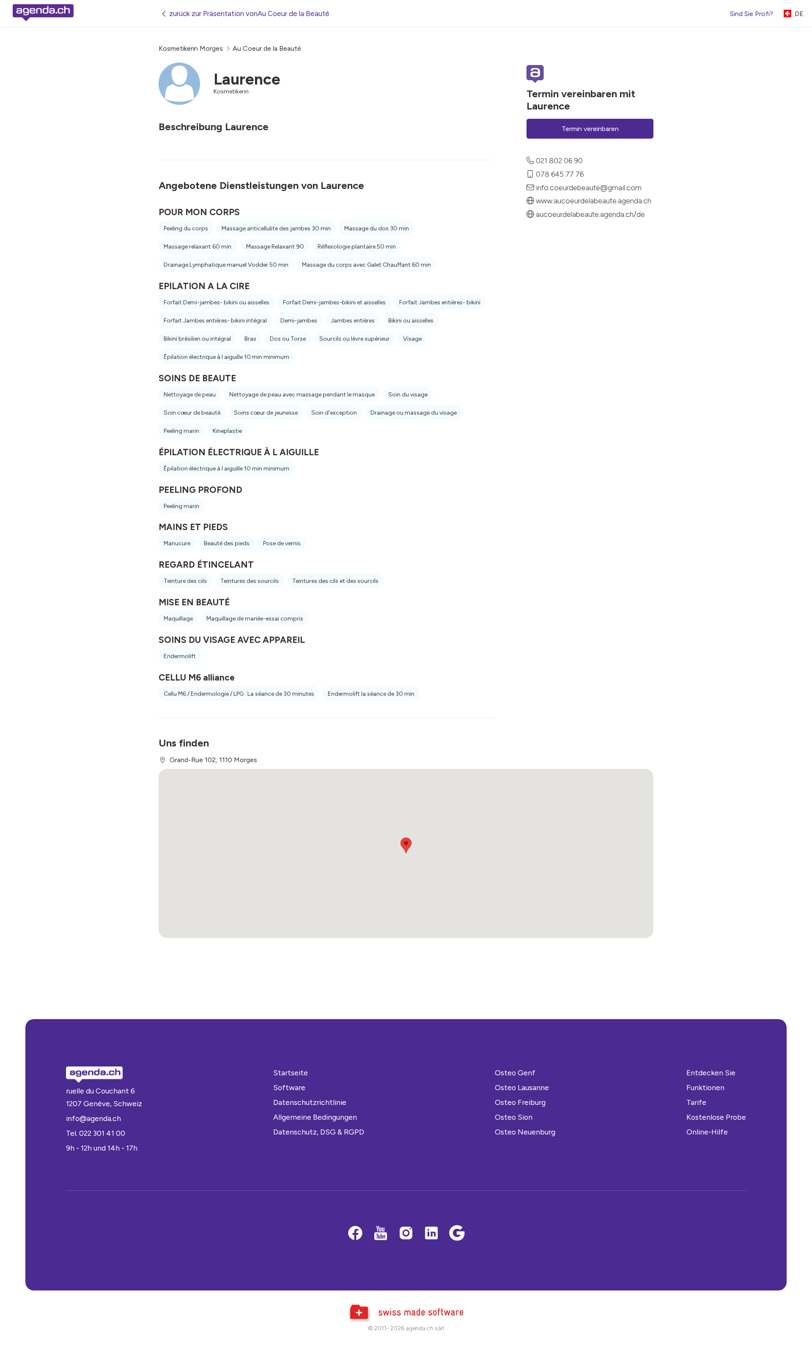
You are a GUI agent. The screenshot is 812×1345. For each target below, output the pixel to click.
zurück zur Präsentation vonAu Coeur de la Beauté (249, 13)
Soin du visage (408, 394)
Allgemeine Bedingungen (315, 1117)
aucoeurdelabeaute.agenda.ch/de (590, 214)
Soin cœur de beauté (192, 412)
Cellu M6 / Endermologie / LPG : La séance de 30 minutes (239, 693)
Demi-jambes (298, 320)
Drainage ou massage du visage (413, 412)
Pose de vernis (282, 543)
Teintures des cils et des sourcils (335, 581)
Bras (250, 338)
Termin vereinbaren (590, 129)
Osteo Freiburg (520, 1102)
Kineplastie (227, 431)
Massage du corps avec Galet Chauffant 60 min (366, 264)
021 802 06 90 (559, 160)
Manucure (177, 543)
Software (289, 1087)
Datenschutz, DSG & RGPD (318, 1131)
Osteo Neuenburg (525, 1131)
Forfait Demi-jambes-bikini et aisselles (334, 302)
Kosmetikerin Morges (191, 48)
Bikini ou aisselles (410, 320)
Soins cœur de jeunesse (266, 412)
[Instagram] (406, 1234)
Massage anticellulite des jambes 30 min (276, 228)
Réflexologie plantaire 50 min (357, 246)
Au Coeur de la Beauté (267, 48)
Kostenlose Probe (716, 1117)
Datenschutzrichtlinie (309, 1102)
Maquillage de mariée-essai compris (254, 618)
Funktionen (705, 1087)
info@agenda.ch (93, 1118)
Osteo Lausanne (522, 1087)
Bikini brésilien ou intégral (197, 338)
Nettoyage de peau (190, 394)
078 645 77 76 (560, 173)
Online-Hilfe (707, 1131)
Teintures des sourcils (249, 581)
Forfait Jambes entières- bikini (439, 302)
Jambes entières (353, 320)
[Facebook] (355, 1234)
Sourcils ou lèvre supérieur (354, 338)
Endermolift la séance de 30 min (371, 693)
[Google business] (456, 1234)
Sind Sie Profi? (751, 14)
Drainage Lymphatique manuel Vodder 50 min (226, 264)
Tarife (696, 1102)
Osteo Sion (513, 1117)
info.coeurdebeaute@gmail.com (589, 187)
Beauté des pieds (227, 543)
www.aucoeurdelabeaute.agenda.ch (593, 200)
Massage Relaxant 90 (275, 246)
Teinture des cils (185, 581)
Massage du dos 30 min (376, 228)
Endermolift (180, 656)
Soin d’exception (334, 412)
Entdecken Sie (710, 1072)
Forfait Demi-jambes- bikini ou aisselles (216, 302)
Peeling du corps (186, 228)
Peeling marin (181, 431)
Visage (412, 338)
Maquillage (178, 618)
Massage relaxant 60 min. (198, 246)
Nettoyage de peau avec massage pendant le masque (302, 394)
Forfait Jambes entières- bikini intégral (215, 320)
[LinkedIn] (431, 1234)
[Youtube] (380, 1234)
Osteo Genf (515, 1072)
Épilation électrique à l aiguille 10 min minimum (226, 357)
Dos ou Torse (288, 338)
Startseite (290, 1072)
